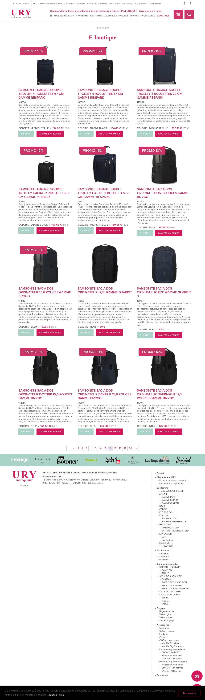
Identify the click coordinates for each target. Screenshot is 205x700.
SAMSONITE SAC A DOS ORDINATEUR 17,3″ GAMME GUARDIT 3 (105, 292)
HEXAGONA (165, 524)
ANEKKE (163, 494)
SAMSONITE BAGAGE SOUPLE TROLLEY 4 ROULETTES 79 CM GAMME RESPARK (159, 94)
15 (105, 448)
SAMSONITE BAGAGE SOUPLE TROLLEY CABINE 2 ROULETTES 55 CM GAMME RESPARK (44, 193)
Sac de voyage (166, 620)
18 (120, 448)
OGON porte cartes (169, 640)
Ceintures (164, 628)
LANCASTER (165, 534)
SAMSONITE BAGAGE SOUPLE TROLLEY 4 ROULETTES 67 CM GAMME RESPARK (41, 94)
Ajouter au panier (50, 134)
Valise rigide (165, 614)
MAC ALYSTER (166, 543)
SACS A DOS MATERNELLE (175, 588)
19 (125, 448)
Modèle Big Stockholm (173, 646)
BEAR (162, 506)
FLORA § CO (165, 512)
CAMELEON (167, 570)
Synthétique (168, 540)
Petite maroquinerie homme (173, 662)
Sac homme (96, 16)
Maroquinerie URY (64, 16)
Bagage (134, 16)
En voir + (26, 134)
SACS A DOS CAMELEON (174, 582)
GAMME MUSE (169, 497)
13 (95, 448)
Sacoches (164, 553)
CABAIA (163, 509)
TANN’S (165, 573)
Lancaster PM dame (171, 658)
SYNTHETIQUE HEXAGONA (175, 531)
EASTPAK (166, 579)
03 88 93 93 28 (22, 4)
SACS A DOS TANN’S (172, 585)
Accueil (52, 15)
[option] (11, 460)
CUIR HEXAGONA (170, 528)
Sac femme (82, 16)
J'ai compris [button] (189, 693)
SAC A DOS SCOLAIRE (170, 576)
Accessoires (148, 16)
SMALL (165, 598)
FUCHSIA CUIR (169, 518)
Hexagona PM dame (172, 655)
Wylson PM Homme (171, 671)
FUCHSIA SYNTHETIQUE (174, 521)
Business (163, 559)
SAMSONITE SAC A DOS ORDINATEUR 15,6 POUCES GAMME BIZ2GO (163, 193)
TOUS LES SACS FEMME (171, 491)
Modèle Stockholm (171, 643)
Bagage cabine (166, 611)
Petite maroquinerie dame (172, 649)
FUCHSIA (163, 515)
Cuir (164, 537)
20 (130, 448)
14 (100, 448)
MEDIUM (166, 601)
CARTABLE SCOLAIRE (170, 567)
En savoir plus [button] (56, 695)
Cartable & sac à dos (116, 16)
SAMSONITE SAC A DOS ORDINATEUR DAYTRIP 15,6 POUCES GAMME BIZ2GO (45, 394)
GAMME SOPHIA (170, 500)
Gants (162, 637)
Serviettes (164, 556)
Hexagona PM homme (173, 665)
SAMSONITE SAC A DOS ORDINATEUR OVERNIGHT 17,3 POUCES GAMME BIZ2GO (159, 394)
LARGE (165, 604)
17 (115, 448)
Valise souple (165, 617)
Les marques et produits (171, 483)
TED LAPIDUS (166, 546)
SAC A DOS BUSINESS (170, 591)
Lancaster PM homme (172, 668)
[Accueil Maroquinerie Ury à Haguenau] (21, 14)
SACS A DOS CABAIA (169, 595)
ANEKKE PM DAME (171, 652)
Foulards (163, 634)
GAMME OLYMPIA (170, 503)
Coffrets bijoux (166, 631)
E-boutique (163, 16)
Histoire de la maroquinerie (172, 480)
